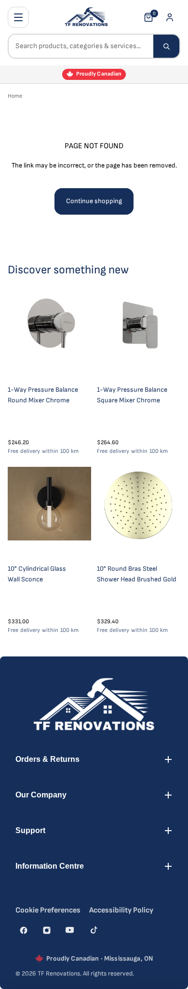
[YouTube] (70, 930)
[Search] (166, 46)
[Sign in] (169, 17)
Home (15, 96)
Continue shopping (94, 201)
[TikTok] (93, 930)
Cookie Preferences (48, 910)
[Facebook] (23, 930)
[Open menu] (18, 17)
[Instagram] (47, 930)
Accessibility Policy (121, 910)
